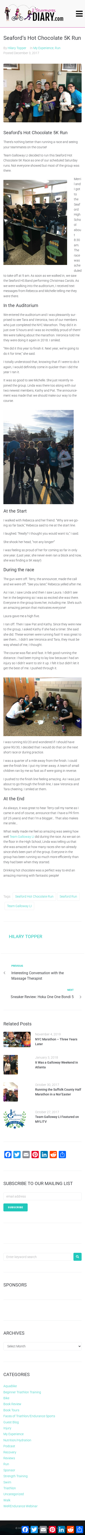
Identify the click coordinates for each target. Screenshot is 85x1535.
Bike (6, 1398)
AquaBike (10, 1386)
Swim (7, 1482)
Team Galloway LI (22, 836)
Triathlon (9, 1488)
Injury (7, 1428)
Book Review (12, 1404)
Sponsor (9, 1470)
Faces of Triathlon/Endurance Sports (29, 1416)
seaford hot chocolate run (34, 896)
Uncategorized (13, 1494)
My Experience (43, 48)
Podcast (9, 1446)
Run (58, 48)
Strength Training (15, 1476)
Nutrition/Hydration (17, 1440)
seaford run (68, 896)
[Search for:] (37, 1257)
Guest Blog (11, 1422)
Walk (6, 1500)
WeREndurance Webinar (20, 1506)
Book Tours (11, 1410)
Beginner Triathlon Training (22, 1392)
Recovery (9, 1452)
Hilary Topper (17, 48)
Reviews (9, 1458)
